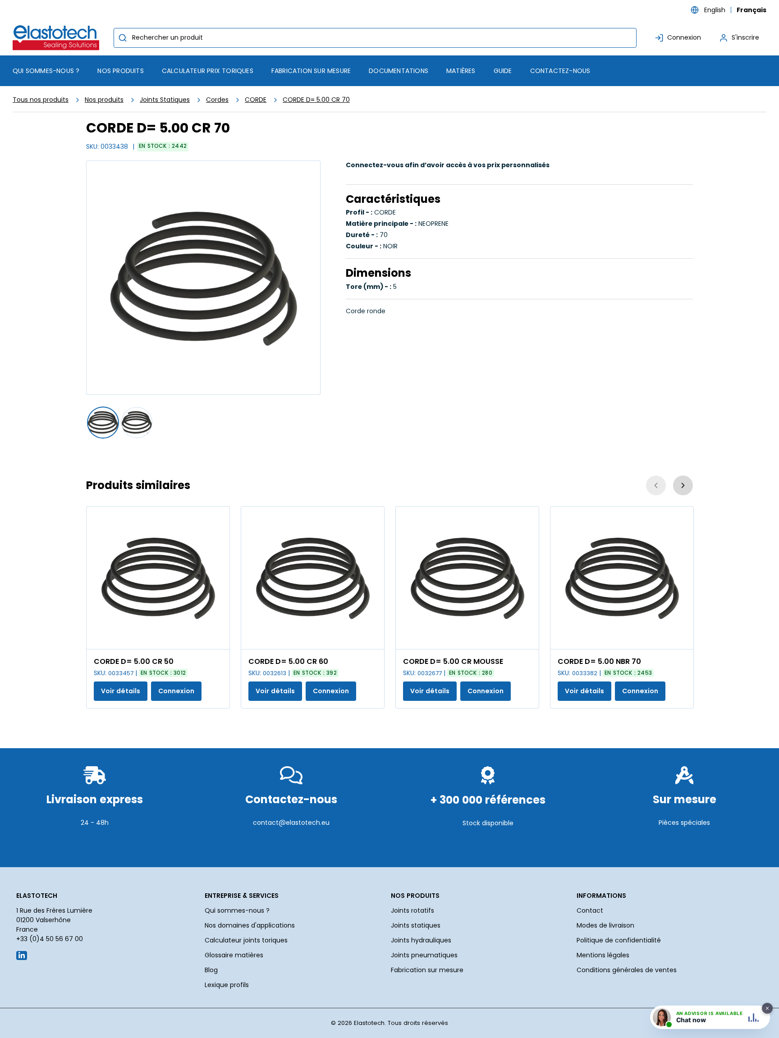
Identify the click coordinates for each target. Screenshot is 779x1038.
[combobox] (375, 38)
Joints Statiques (165, 99)
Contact (590, 910)
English (714, 9)
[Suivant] (683, 485)
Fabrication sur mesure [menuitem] (311, 70)
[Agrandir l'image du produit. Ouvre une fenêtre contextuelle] (218, 637)
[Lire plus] (94, 845)
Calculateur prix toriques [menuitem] (207, 70)
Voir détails (120, 690)
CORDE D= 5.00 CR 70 (316, 99)
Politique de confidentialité (619, 940)
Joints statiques (415, 925)
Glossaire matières (234, 955)
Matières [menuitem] (461, 70)
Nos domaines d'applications (250, 925)
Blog (211, 969)
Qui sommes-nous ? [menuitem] (46, 70)
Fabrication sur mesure (427, 969)
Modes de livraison (605, 925)
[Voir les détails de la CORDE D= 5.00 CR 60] (312, 578)
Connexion (176, 690)
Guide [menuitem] (503, 70)
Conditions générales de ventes (627, 969)
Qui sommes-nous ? (237, 910)
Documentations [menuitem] (398, 70)
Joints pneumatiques (424, 955)
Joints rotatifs (412, 910)
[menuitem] (120, 71)
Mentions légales (603, 955)
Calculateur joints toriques (246, 940)
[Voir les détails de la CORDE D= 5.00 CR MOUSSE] (467, 578)
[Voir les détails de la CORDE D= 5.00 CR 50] (158, 578)
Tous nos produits (41, 99)
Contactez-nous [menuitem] (560, 70)
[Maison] (58, 37)
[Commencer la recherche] (123, 38)
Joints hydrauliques (421, 940)
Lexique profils (227, 984)
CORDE (255, 99)
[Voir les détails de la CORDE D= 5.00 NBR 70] (621, 578)
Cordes (217, 99)
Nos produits (104, 99)
